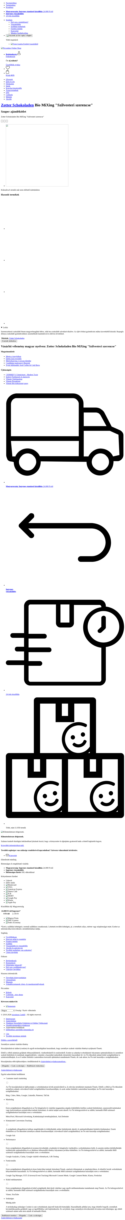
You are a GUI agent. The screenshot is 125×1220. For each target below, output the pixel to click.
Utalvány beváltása (13, 969)
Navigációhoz (11, 3)
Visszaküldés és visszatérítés (17, 946)
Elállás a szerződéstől (9, 1040)
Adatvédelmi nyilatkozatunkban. (53, 1061)
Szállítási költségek (18, 26)
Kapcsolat (14, 31)
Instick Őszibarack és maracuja (18, 377)
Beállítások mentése (9, 1215)
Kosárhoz (9, 7)
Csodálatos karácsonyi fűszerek (18, 363)
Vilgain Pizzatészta (13, 381)
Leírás (5, 327)
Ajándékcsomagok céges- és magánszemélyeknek (25, 984)
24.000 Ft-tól (29, 11)
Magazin (9, 982)
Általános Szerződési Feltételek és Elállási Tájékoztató (27, 1023)
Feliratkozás (10, 56)
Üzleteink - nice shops (14, 995)
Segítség (9, 20)
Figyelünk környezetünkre (16, 978)
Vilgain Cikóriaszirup (14, 379)
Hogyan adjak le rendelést (16, 939)
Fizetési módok (16, 29)
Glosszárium (11, 980)
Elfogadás (5, 1066)
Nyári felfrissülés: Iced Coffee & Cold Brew (23, 365)
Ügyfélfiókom (11, 937)
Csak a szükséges (18, 1066)
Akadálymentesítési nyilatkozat (18, 1025)
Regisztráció (10, 963)
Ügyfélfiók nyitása (13, 65)
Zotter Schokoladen (17, 105)
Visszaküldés (16, 24)
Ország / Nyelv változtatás (26, 1010)
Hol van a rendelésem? (19, 22)
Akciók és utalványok (14, 948)
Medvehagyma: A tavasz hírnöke (18, 361)
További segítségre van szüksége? (19, 950)
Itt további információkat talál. (12, 845)
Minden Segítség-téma (19, 33)
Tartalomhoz (11, 5)
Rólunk (9, 992)
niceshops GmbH (18, 1015)
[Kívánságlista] (8, 69)
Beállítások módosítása (35, 1066)
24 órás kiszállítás (12, 16)
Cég (7, 1034)
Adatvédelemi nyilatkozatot (11, 1070)
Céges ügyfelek (12, 952)
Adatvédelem (11, 1021)
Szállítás (9, 944)
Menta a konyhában (13, 356)
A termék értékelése (9, 341)
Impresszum (10, 1019)
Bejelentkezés (11, 961)
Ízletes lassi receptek (13, 359)
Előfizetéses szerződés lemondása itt (20, 1030)
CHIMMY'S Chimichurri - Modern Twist (22, 375)
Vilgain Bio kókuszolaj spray (17, 383)
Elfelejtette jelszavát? (14, 965)
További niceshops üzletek (16, 1036)
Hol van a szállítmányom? (16, 967)
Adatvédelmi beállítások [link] (15, 1027)
